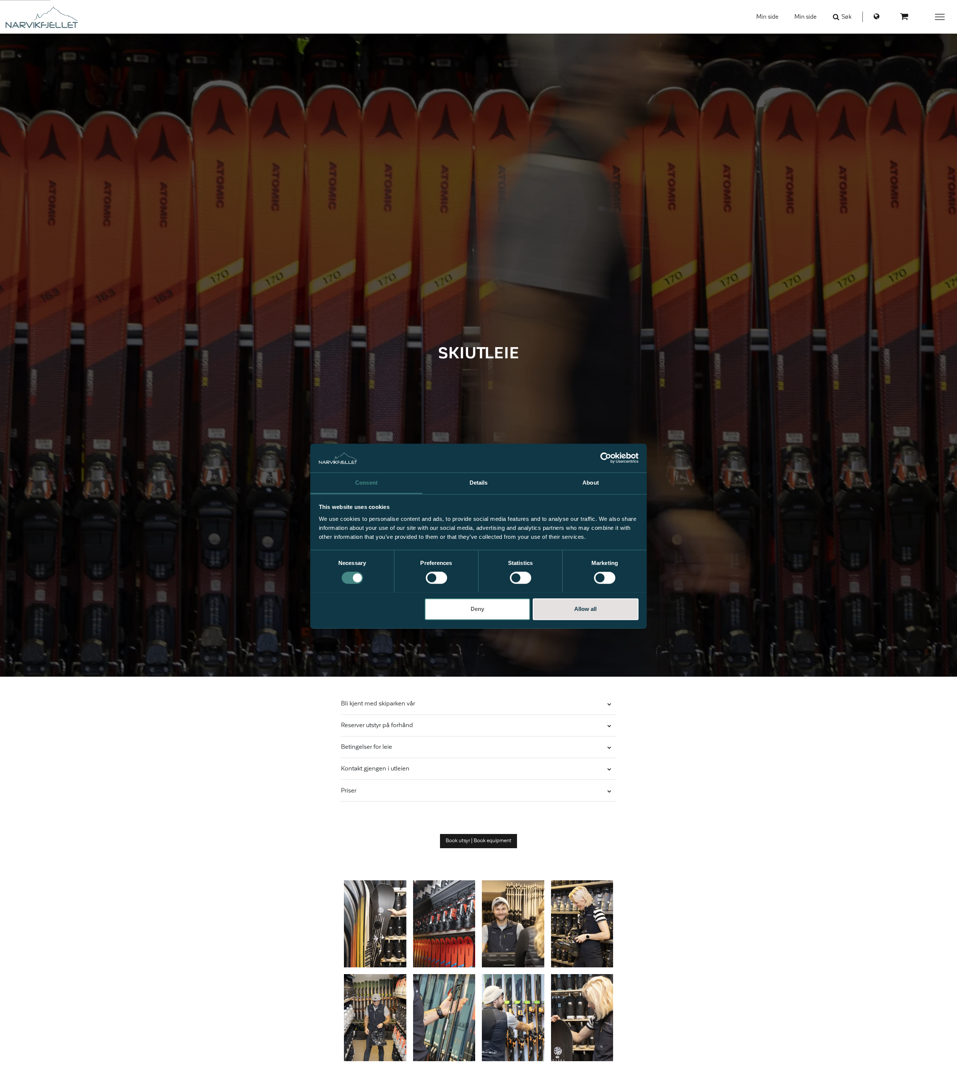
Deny (477, 609)
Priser (348, 790)
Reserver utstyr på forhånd (377, 725)
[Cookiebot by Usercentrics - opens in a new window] (605, 457)
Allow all (585, 609)
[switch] (436, 578)
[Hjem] (42, 17)
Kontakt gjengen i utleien (375, 768)
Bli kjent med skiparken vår (378, 703)
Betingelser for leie (366, 747)
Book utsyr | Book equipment (478, 840)
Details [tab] (479, 482)
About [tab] (590, 482)
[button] (375, 923)
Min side (767, 17)
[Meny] (940, 17)
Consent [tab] (366, 482)
